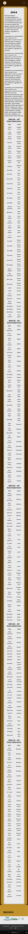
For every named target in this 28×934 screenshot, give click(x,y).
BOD (11, 928)
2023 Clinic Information (17, 926)
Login (15, 928)
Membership (6, 926)
